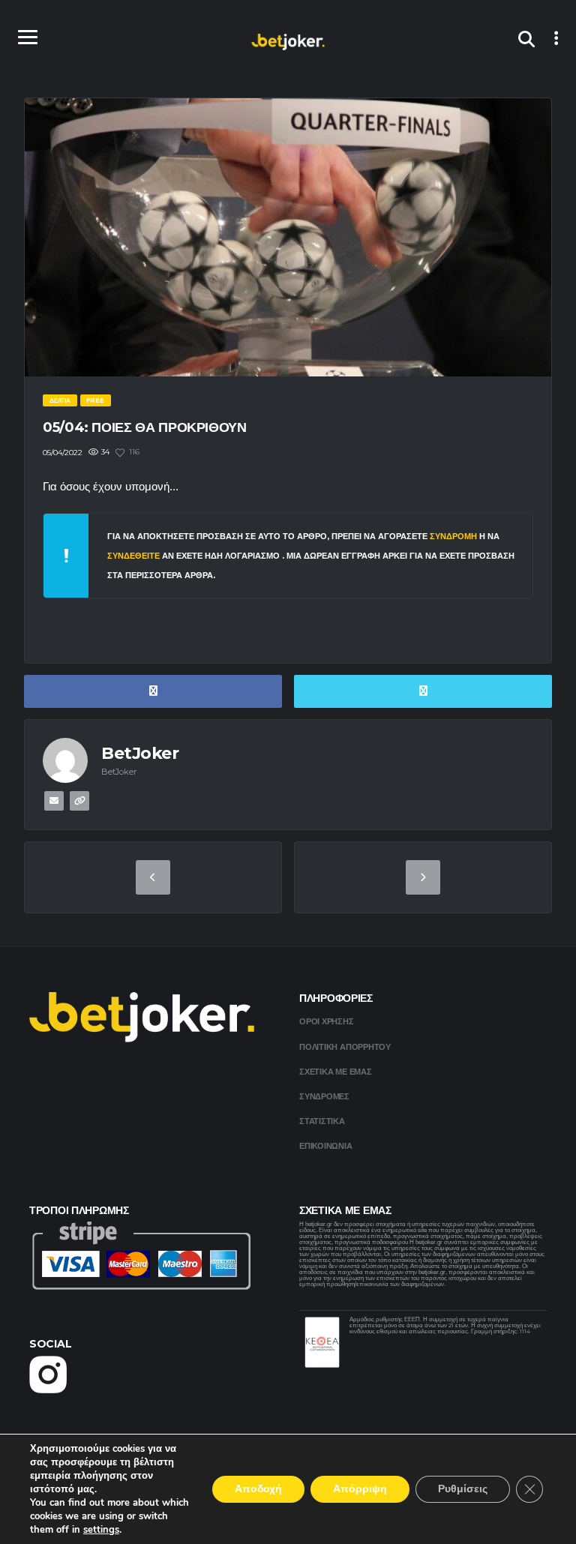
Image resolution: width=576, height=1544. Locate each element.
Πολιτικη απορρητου (345, 1047)
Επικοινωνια (325, 1146)
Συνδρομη (453, 536)
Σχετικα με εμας (335, 1071)
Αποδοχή (258, 1489)
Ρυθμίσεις (463, 1489)
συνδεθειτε (134, 555)
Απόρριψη (360, 1489)
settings (101, 1530)
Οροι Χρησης (326, 1021)
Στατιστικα (322, 1121)
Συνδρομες (324, 1096)
